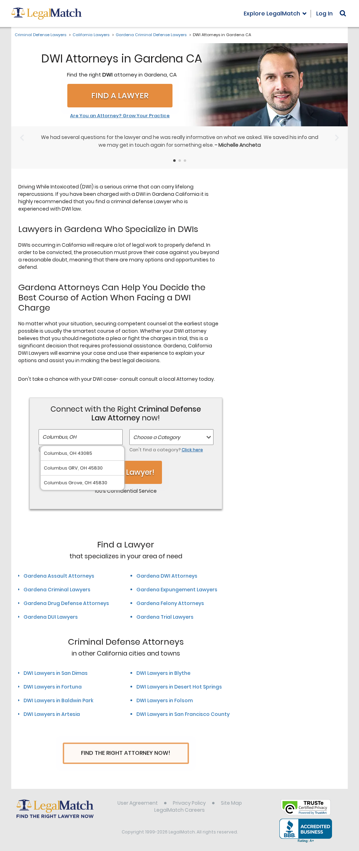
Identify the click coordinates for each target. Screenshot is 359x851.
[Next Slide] (337, 137)
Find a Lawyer (120, 95)
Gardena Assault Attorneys (58, 575)
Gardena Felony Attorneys (170, 603)
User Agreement (137, 802)
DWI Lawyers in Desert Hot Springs (179, 686)
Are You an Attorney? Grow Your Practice (120, 116)
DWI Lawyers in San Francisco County (183, 714)
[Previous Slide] (22, 137)
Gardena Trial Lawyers (165, 616)
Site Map (231, 802)
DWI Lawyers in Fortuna (52, 686)
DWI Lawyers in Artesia (51, 714)
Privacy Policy (189, 802)
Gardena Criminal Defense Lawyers (151, 35)
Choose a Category (156, 437)
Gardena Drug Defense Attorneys (66, 603)
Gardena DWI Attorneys (166, 575)
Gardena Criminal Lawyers (56, 589)
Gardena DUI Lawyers (50, 616)
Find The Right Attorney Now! (125, 753)
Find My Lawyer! (126, 472)
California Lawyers (91, 35)
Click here (192, 450)
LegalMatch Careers (179, 809)
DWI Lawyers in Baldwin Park (58, 700)
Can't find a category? (166, 450)
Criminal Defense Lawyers (40, 35)
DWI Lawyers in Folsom (164, 700)
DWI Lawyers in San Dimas (55, 673)
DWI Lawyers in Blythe (163, 673)
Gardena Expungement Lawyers (176, 589)
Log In (324, 13)
